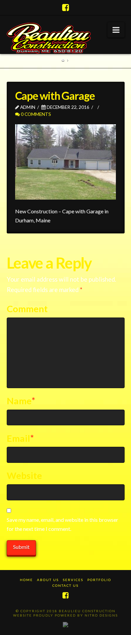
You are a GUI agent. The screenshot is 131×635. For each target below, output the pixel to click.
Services (73, 580)
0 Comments (35, 114)
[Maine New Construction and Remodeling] (49, 38)
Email (20, 438)
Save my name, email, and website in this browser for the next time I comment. (62, 524)
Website (24, 475)
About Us (48, 580)
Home (26, 580)
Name (21, 400)
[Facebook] (65, 7)
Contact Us (65, 585)
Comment (27, 308)
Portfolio (99, 580)
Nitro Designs (101, 615)
